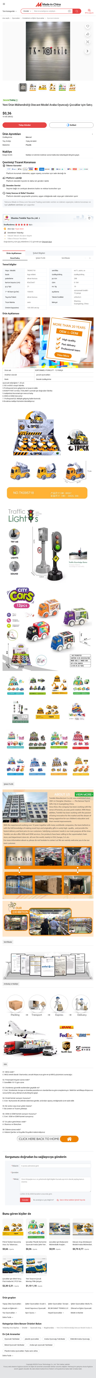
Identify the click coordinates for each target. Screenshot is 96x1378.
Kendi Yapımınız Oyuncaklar (36, 1308)
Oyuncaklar (16, 18)
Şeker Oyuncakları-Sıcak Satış (36, 1304)
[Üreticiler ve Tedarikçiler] (48, 4)
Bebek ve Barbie (77, 1313)
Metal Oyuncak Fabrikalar (14, 1345)
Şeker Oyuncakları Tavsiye (58, 1304)
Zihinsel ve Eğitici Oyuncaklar (82, 1308)
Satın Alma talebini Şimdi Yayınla (71, 1200)
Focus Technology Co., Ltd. (47, 1364)
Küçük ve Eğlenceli (9, 1308)
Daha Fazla (7, 1355)
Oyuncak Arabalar (53, 18)
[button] (85, 258)
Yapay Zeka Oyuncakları (11, 1304)
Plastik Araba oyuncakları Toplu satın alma (21, 1351)
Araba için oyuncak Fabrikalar (41, 1345)
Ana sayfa (5, 18)
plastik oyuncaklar (32, 1339)
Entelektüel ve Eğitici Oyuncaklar (33, 18)
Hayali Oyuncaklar (55, 1313)
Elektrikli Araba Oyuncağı (80, 1339)
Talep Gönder (25, 125)
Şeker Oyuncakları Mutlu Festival (82, 1304)
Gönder (25, 1200)
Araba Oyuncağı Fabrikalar (54, 1339)
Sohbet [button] (73, 125)
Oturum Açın (47, 241)
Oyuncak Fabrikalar (12, 1339)
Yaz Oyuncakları (8, 1313)
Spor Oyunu (29, 1313)
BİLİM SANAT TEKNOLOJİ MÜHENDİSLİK (64, 1308)
